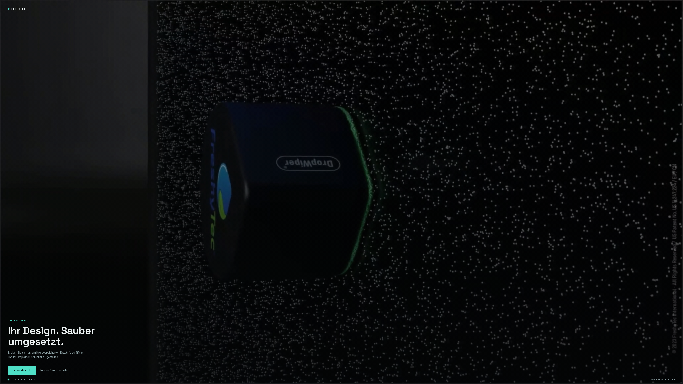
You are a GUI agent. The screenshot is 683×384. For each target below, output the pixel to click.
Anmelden (19, 370)
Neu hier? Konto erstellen (54, 370)
